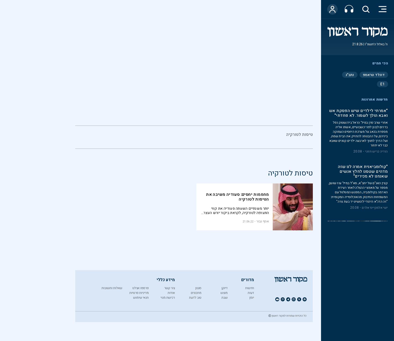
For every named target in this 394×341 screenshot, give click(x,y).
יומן (251, 297)
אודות (171, 292)
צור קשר (169, 288)
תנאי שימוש (141, 297)
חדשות (249, 288)
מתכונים (196, 292)
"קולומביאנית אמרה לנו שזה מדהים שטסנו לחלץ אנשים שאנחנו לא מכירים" (363, 172)
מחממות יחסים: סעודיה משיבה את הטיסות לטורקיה (237, 196)
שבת (224, 297)
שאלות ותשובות (111, 288)
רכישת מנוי (168, 297)
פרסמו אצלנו (140, 288)
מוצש (224, 292)
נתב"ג (349, 74)
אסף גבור (262, 221)
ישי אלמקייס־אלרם (375, 207)
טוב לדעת (195, 297)
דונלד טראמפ (374, 74)
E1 (382, 84)
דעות (251, 292)
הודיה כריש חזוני (376, 151)
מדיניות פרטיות (139, 292)
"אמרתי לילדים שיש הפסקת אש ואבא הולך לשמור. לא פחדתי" (358, 113)
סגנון (198, 288)
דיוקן (224, 288)
